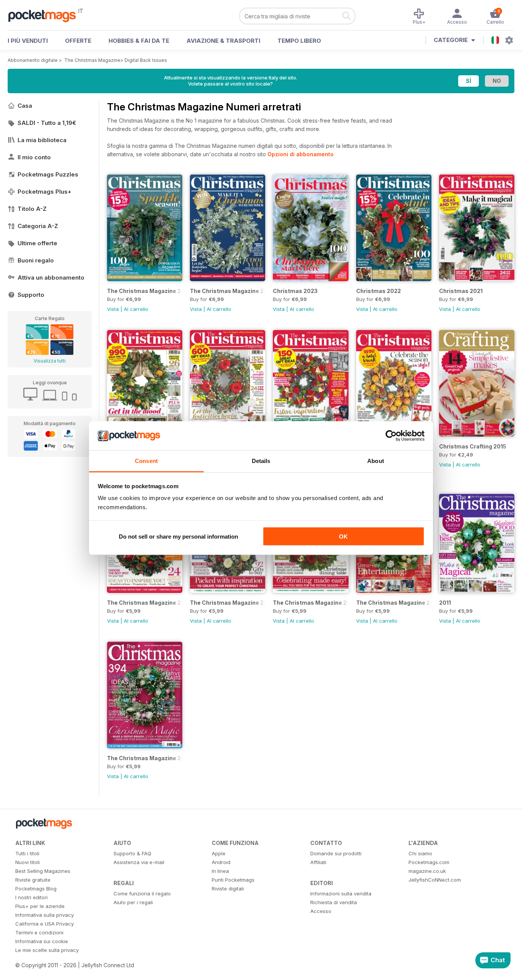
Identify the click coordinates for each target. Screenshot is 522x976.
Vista (113, 309)
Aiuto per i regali (133, 902)
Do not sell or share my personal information (178, 536)
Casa (25, 105)
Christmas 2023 (295, 291)
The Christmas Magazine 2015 (144, 602)
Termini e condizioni (39, 932)
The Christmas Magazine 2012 (393, 602)
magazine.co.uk (427, 871)
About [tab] (375, 461)
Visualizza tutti (50, 361)
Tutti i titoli (27, 853)
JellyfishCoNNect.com (435, 880)
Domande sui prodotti (336, 853)
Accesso (320, 911)
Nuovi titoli (27, 862)
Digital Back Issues (146, 60)
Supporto (31, 294)
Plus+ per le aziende (40, 906)
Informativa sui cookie (41, 941)
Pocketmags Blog (36, 888)
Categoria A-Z (38, 226)
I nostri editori (31, 897)
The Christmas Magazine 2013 (310, 602)
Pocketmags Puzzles (48, 174)
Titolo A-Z (32, 208)
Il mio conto (34, 157)
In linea (220, 871)
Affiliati (318, 862)
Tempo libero (299, 40)
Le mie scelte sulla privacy (47, 950)
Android (221, 862)
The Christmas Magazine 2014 (227, 602)
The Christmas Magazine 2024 (227, 291)
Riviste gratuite (32, 880)
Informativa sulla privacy (44, 915)
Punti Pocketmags (233, 880)
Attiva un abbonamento (51, 277)
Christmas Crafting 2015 (472, 446)
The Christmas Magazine (92, 60)
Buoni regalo (36, 260)
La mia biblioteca (42, 140)
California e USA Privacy (44, 924)
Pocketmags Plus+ (44, 191)
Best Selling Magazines (42, 871)
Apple (218, 853)
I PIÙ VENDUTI (28, 40)
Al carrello (136, 309)
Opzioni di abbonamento (300, 154)
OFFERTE (78, 40)
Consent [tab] (146, 461)
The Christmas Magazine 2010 (144, 758)
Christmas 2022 (378, 291)
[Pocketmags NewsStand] (46, 15)
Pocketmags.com (429, 862)
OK (343, 536)
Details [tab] (261, 461)
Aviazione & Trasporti (223, 40)
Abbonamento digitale (33, 60)
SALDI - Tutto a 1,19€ (47, 122)
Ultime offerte (37, 243)
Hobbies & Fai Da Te (139, 40)
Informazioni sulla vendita (340, 893)
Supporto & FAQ (132, 853)
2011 (445, 602)
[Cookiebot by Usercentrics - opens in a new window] (391, 436)
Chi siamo (420, 853)
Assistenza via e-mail (138, 862)
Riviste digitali (228, 888)
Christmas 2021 (461, 291)
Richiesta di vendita (333, 902)
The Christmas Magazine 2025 (144, 291)
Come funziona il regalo (142, 893)
